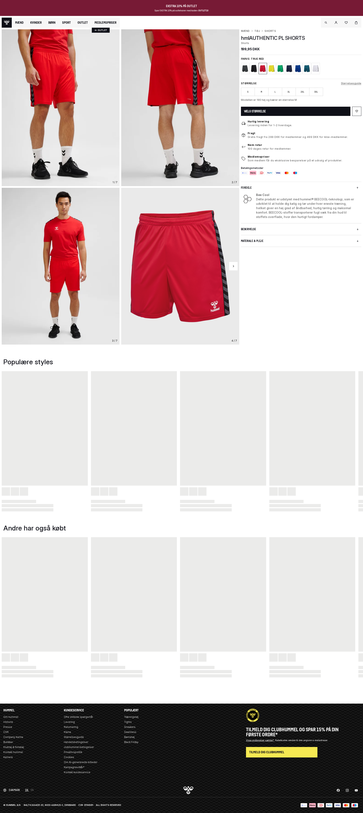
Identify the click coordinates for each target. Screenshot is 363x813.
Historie (8, 722)
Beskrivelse (248, 229)
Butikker (8, 742)
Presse (7, 727)
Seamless (130, 732)
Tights (128, 722)
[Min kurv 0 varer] (356, 23)
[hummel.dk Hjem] (7, 23)
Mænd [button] (19, 22)
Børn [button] (51, 22)
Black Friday (131, 742)
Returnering (71, 727)
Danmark (14, 790)
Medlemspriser (259, 156)
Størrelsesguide (351, 83)
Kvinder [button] (36, 22)
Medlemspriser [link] (105, 22)
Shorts (270, 30)
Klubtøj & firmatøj (13, 747)
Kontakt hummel (13, 752)
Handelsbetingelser (76, 742)
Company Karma (13, 737)
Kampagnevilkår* (74, 767)
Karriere (8, 757)
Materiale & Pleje (252, 240)
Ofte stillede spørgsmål (78, 716)
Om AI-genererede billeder (80, 762)
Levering (69, 722)
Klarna (67, 732)
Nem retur (255, 145)
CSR (6, 732)
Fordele (246, 187)
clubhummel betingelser (79, 747)
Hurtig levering (258, 121)
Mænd (245, 30)
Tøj (257, 30)
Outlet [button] (83, 22)
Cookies (69, 757)
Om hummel (10, 716)
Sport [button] (66, 22)
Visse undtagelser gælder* (260, 740)
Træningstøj (131, 716)
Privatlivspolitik (73, 752)
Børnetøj (129, 737)
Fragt (251, 133)
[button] (326, 23)
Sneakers (129, 727)
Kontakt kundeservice (77, 772)
